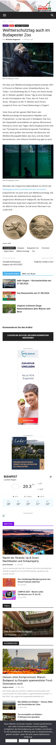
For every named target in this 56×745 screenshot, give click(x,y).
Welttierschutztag (22, 251)
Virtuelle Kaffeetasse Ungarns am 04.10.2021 (13, 263)
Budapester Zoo (33, 248)
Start (4, 21)
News (11, 26)
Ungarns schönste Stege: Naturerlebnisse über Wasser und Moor (33, 308)
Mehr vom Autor (29, 274)
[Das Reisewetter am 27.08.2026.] (9, 296)
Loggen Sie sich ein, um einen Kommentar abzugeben (28, 336)
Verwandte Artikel (11, 274)
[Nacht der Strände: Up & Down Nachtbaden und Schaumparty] (28, 542)
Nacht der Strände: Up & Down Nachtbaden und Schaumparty (21, 559)
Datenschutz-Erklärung (40, 741)
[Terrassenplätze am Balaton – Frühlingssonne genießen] (9, 717)
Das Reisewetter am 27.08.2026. (33, 293)
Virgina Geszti (8, 687)
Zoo (33, 251)
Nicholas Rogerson (13, 39)
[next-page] (8, 318)
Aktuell (10, 21)
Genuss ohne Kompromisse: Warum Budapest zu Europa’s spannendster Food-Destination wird (28, 680)
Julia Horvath (8, 565)
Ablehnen (23, 741)
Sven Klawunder (11, 635)
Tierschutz (45, 248)
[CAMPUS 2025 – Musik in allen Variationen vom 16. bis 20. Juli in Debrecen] (9, 595)
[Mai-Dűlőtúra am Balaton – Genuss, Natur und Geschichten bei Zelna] (9, 705)
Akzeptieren (11, 741)
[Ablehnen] (52, 733)
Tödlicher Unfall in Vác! (43, 262)
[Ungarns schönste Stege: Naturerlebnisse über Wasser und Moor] (9, 308)
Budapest (20, 248)
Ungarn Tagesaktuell (21, 26)
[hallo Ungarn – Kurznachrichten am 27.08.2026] (9, 283)
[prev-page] (4, 318)
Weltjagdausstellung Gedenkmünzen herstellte (24, 189)
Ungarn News (9, 251)
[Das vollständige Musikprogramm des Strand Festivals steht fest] (9, 582)
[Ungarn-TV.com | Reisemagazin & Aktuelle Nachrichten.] (28, 6)
